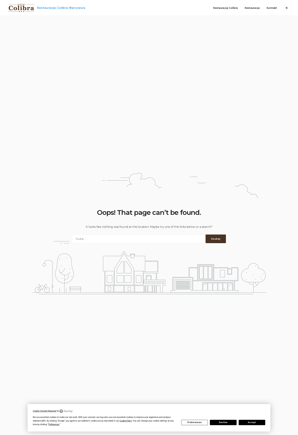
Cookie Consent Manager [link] (44, 411)
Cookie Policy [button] (126, 421)
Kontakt (272, 7)
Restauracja (252, 7)
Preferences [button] (53, 424)
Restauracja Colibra (225, 7)
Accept (252, 422)
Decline (223, 422)
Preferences (194, 422)
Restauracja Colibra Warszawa (61, 7)
